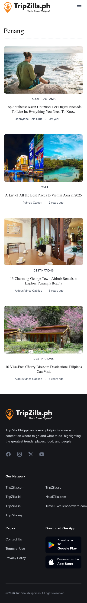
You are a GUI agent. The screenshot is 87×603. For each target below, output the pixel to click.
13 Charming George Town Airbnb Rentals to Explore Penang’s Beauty (43, 280)
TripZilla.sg (53, 487)
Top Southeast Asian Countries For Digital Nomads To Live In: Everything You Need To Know (43, 109)
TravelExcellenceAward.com (66, 506)
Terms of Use (15, 548)
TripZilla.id (13, 497)
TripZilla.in (13, 506)
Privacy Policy (16, 558)
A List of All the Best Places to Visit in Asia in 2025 (43, 195)
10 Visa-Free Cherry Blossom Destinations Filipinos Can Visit (43, 369)
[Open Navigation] (79, 8)
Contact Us (14, 539)
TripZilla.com (15, 487)
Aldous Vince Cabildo (28, 290)
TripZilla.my (14, 515)
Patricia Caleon (32, 202)
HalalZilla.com (55, 497)
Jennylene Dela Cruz (29, 119)
